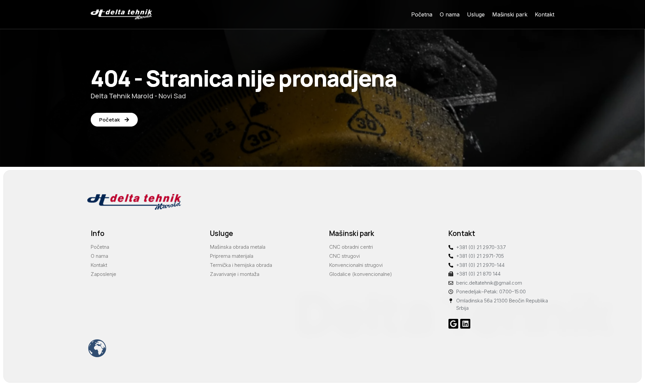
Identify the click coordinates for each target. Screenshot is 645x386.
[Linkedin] (465, 324)
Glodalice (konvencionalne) (360, 274)
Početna (421, 14)
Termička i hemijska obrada (241, 265)
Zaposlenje (103, 274)
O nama (450, 14)
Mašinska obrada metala (237, 247)
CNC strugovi (344, 256)
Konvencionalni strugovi (356, 265)
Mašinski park (509, 14)
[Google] (453, 324)
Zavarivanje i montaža (234, 274)
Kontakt (544, 14)
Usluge (476, 14)
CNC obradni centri (351, 247)
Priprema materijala (231, 256)
